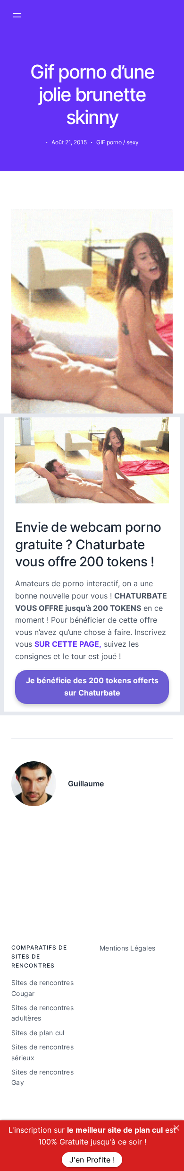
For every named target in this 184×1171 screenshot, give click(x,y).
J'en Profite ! (92, 1159)
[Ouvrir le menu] (17, 15)
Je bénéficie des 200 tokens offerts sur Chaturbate (92, 686)
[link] (176, 1128)
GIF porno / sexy (117, 142)
